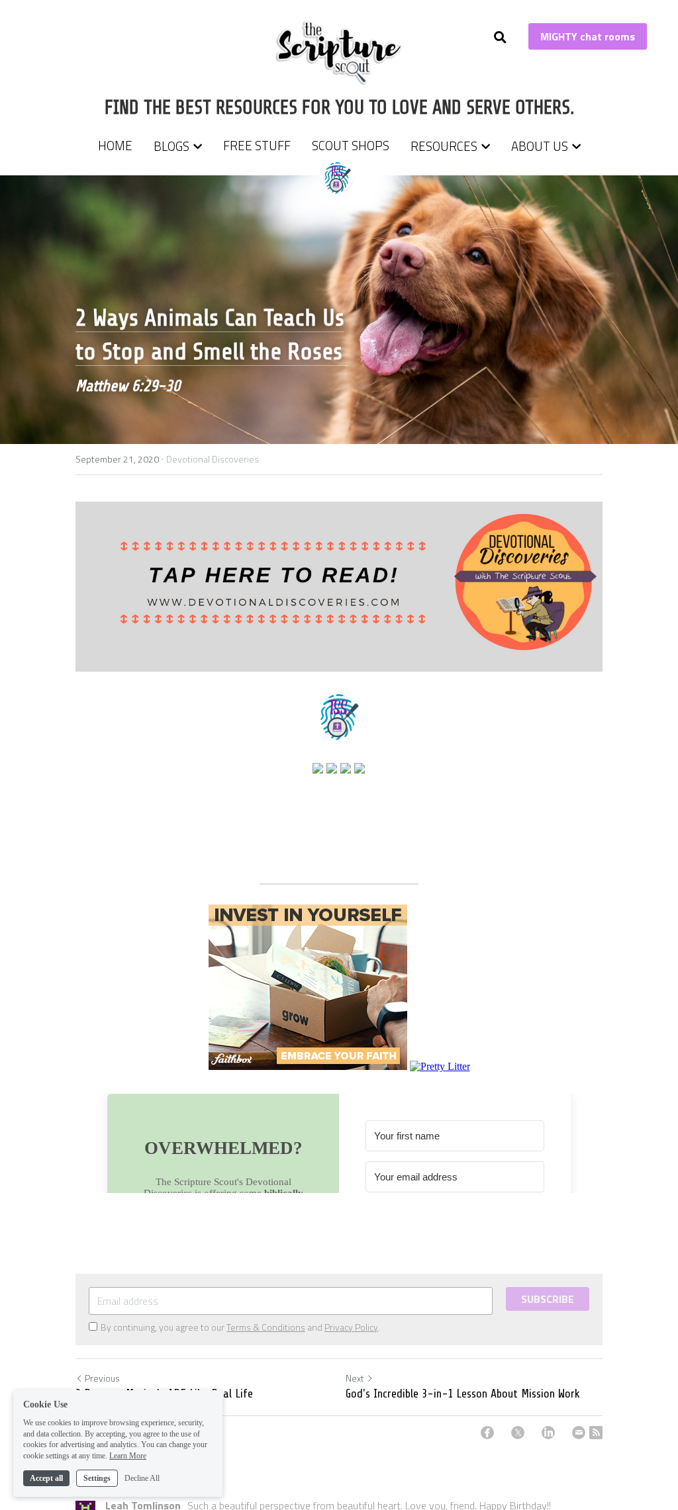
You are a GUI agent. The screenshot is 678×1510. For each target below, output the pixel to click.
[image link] (339, 52)
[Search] (500, 37)
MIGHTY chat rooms (587, 36)
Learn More (127, 1455)
